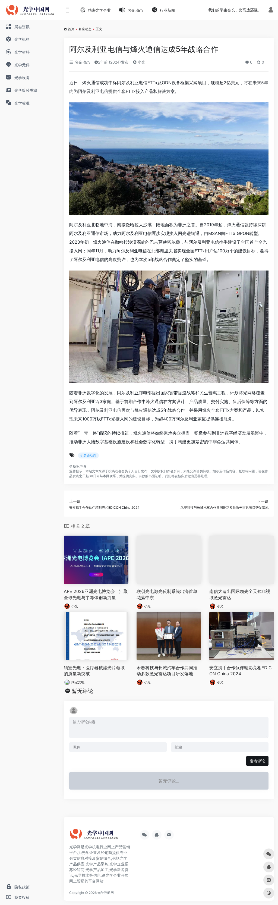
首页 (71, 29)
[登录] (271, 10)
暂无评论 (82, 691)
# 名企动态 (88, 455)
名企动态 (84, 29)
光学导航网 (105, 893)
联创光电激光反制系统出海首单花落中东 (167, 594)
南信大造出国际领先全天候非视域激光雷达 (239, 594)
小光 (141, 62)
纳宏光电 (77, 682)
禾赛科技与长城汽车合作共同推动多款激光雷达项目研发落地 (167, 671)
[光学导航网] (93, 836)
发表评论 (257, 761)
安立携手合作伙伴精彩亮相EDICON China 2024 (240, 671)
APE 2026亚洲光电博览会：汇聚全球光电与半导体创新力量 (96, 594)
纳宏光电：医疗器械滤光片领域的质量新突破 (94, 671)
